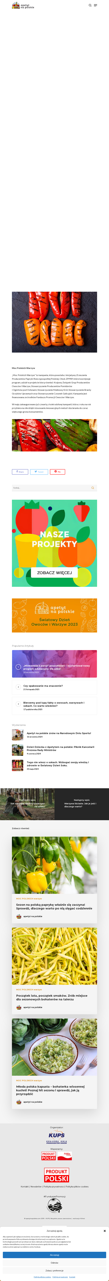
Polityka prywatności (60, 1277)
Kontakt (72, 1277)
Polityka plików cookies (42, 1277)
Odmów (54, 1263)
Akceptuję (54, 1255)
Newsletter (36, 1186)
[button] (104, 1230)
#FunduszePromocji (54, 1196)
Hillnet (82, 1218)
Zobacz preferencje (54, 1270)
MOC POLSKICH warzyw (29, 898)
